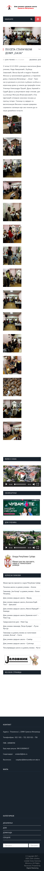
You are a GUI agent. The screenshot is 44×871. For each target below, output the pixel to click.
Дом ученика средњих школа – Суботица (18, 643)
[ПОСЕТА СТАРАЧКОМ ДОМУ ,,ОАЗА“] (22, 36)
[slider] (20, 484)
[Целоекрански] (38, 484)
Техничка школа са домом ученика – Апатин (19, 587)
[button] (22, 476)
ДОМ (39, 59)
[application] (22, 476)
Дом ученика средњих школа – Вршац (17, 598)
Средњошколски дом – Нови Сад (15, 622)
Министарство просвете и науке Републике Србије (21, 583)
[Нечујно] (34, 484)
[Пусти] (6, 484)
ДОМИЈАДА (7, 833)
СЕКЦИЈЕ (7, 837)
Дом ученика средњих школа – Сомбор (17, 639)
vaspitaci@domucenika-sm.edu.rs (28, 760)
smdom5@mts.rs (21, 754)
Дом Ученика (10, 59)
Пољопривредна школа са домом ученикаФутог (21, 648)
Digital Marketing (32, 868)
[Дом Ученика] (22, 7)
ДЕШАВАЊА (33, 59)
